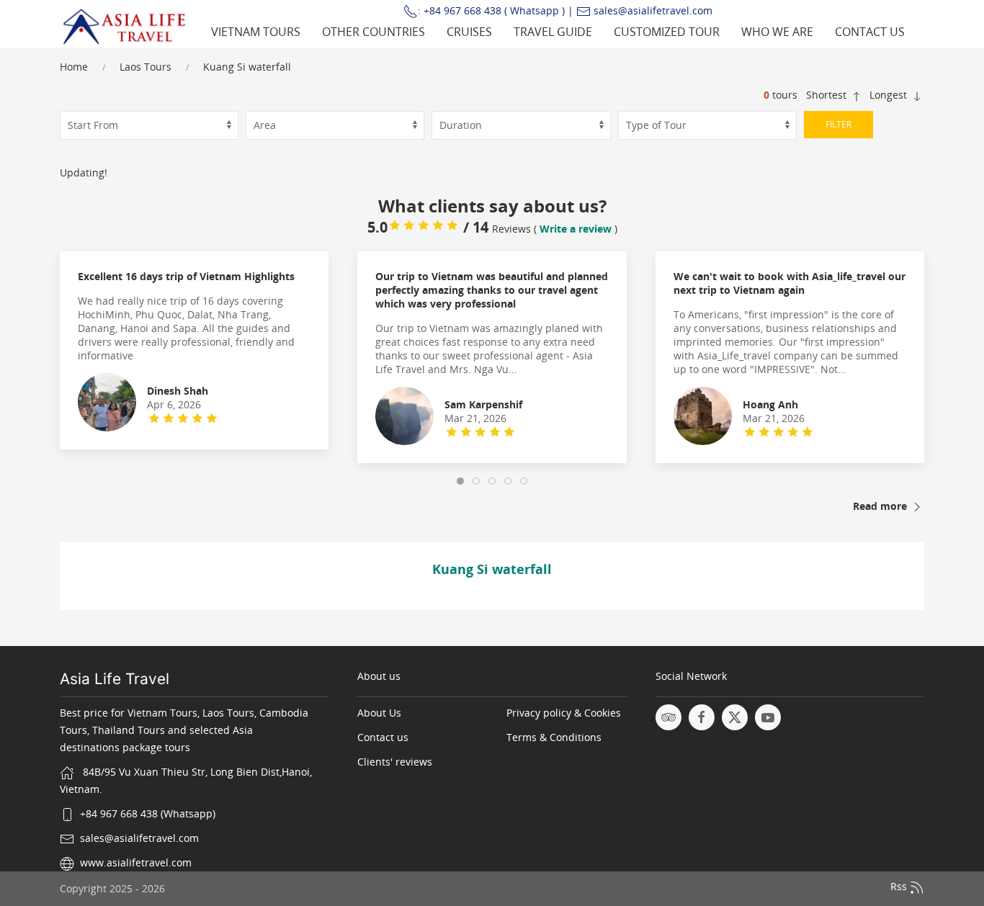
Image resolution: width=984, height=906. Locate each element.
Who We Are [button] (777, 32)
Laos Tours (145, 66)
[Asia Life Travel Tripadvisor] (668, 717)
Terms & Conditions (553, 737)
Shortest (827, 95)
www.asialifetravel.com (136, 862)
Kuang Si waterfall (247, 66)
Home (74, 66)
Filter (838, 124)
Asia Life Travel (114, 679)
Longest (889, 95)
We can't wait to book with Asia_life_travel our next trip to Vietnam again (789, 283)
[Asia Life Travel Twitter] (735, 717)
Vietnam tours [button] (255, 32)
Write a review (576, 229)
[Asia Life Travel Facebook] (702, 717)
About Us (379, 712)
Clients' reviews (394, 761)
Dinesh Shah (177, 391)
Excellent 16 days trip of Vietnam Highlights (186, 276)
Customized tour (667, 32)
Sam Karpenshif (483, 404)
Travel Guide (553, 32)
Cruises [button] (469, 32)
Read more (881, 506)
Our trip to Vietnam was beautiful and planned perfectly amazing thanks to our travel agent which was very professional (491, 289)
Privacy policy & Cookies (563, 712)
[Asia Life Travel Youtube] (768, 717)
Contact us (870, 32)
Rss (900, 886)
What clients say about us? (492, 205)
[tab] (460, 481)
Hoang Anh (770, 404)
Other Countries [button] (373, 32)
